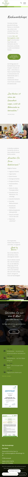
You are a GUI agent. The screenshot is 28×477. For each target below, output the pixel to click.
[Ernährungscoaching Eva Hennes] (11, 3)
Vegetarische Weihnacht (14, 372)
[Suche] (20, 3)
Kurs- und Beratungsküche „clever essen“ (13, 38)
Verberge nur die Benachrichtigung (10, 474)
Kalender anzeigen (6, 376)
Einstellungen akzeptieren (14, 471)
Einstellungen (22, 474)
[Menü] (24, 3)
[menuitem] (20, 3)
